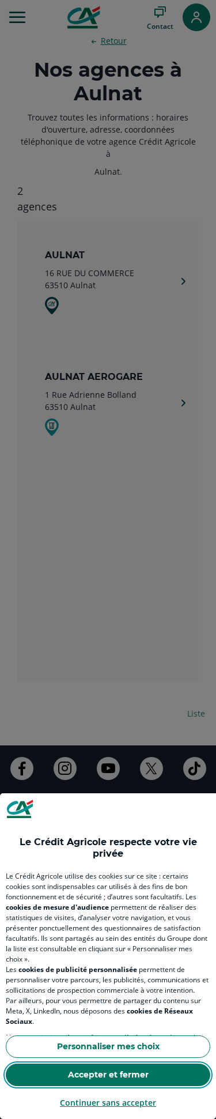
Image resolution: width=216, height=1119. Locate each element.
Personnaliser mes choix (108, 1046)
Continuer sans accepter (108, 1102)
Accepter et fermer (108, 1074)
